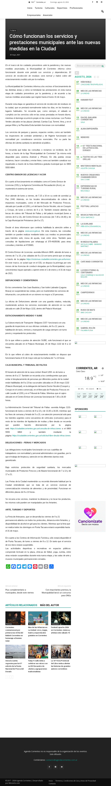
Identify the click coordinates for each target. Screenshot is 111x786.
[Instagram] (97, 2)
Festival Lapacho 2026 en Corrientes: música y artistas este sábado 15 (60, 630)
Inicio (29, 8)
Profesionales (76, 8)
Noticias (9, 624)
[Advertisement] (38, 576)
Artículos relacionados (21, 605)
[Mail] (101, 2)
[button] (102, 11)
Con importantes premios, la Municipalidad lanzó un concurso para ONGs (56, 593)
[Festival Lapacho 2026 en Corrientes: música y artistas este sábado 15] (61, 618)
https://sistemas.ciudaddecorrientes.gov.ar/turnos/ (48, 259)
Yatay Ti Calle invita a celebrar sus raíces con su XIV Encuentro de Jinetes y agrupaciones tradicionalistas (38, 666)
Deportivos (62, 8)
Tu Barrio (13, 30)
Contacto (52, 783)
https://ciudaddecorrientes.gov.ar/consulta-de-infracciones (35, 428)
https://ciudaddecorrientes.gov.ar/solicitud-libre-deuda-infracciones (41, 435)
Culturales (50, 8)
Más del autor (49, 605)
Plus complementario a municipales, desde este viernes (19, 591)
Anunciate (47, 15)
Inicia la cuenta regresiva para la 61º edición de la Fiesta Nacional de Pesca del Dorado (14, 666)
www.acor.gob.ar (32, 231)
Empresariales (34, 15)
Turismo (39, 8)
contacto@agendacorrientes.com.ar (61, 760)
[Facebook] (93, 2)
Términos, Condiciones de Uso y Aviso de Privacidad (75, 781)
